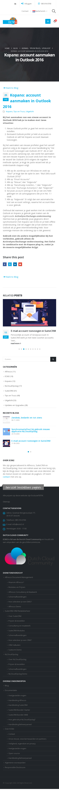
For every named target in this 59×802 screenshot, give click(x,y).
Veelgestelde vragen (17, 748)
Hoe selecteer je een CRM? (20, 640)
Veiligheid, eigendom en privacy (22, 743)
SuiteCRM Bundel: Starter (19, 710)
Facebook (5, 264)
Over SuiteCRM (14, 616)
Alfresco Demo (14, 606)
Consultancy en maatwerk (19, 626)
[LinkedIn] (15, 4)
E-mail (20, 264)
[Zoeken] (53, 359)
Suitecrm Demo (15, 650)
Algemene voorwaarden (15, 762)
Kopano (9, 111)
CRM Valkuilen (14, 645)
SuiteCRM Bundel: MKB (18, 715)
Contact (25, 11)
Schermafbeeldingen (17, 597)
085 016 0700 (46, 3)
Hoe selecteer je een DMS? (20, 601)
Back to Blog (12, 88)
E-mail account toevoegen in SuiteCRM (33, 330)
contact (6, 476)
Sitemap (6, 501)
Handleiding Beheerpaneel (20, 758)
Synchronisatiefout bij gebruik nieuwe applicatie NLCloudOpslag (30, 430)
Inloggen (28, 3)
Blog (7, 685)
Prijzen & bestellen (16, 621)
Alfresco (8, 371)
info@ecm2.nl (18, 524)
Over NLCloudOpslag (17, 659)
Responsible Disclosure (15, 767)
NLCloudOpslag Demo (17, 674)
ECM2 (7, 376)
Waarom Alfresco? (16, 582)
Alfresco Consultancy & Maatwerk (22, 592)
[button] (54, 11)
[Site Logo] (10, 21)
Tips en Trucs (19, 111)
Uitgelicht (30, 111)
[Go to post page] (29, 312)
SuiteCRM (9, 390)
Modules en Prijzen (16, 587)
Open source (14, 753)
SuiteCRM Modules (16, 630)
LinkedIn (15, 264)
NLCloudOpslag (11, 386)
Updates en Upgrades (14, 405)
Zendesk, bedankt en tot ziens (26, 417)
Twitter (10, 264)
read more (15, 343)
